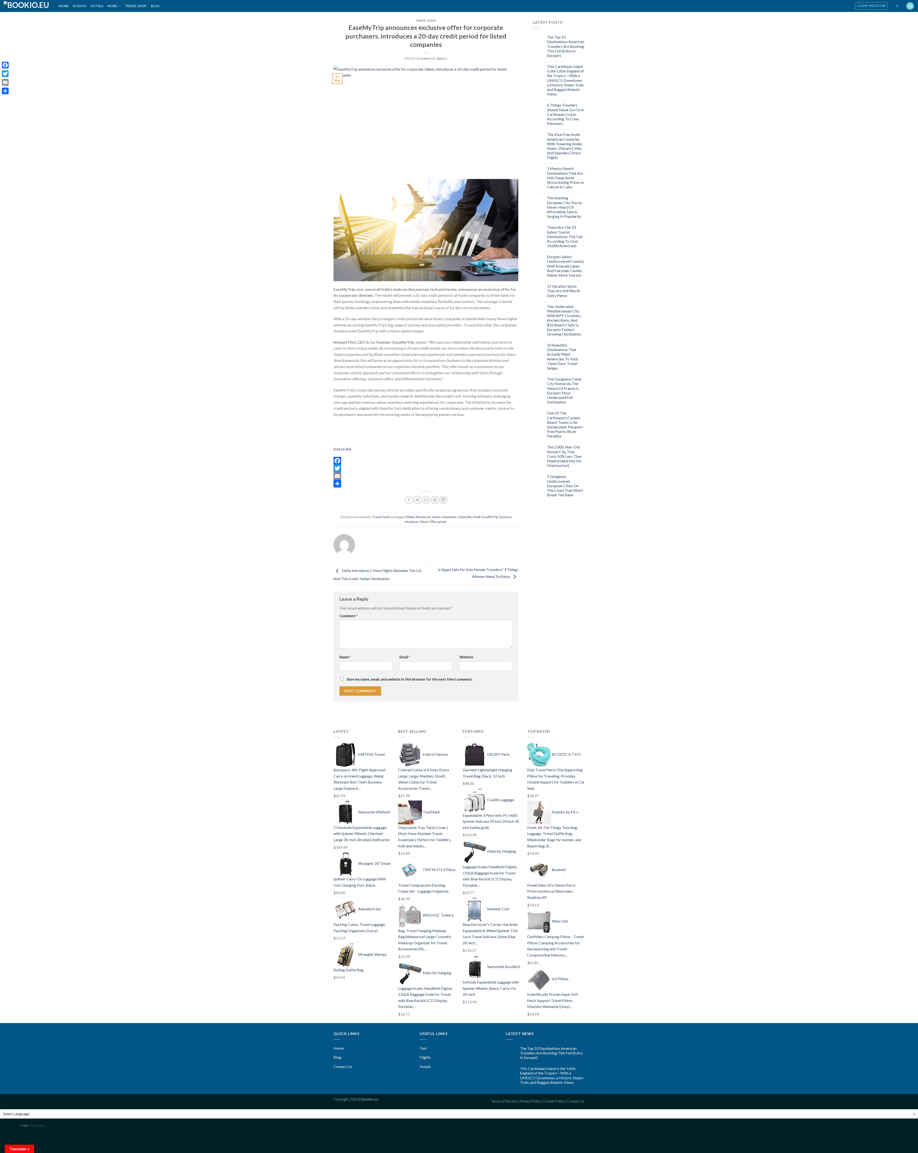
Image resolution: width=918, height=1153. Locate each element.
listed (424, 522)
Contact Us (342, 1066)
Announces (423, 517)
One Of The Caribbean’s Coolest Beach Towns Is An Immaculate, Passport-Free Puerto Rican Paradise (565, 424)
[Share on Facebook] (409, 500)
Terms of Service (504, 1101)
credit (477, 517)
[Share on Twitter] (417, 500)
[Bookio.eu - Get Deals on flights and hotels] (27, 6)
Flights (79, 6)
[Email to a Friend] (426, 500)
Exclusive (505, 517)
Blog (155, 6)
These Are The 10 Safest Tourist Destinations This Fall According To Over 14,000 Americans (564, 236)
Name (345, 657)
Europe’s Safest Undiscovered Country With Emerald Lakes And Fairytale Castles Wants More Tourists (565, 265)
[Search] (910, 6)
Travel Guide (425, 20)
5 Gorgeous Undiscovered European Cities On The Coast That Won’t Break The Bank (565, 485)
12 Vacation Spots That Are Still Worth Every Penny (563, 290)
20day (410, 517)
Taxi (423, 1048)
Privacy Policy (530, 1101)
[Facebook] (425, 461)
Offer (432, 522)
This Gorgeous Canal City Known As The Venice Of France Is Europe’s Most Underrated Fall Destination (564, 390)
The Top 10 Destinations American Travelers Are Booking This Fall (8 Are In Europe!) (565, 46)
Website (466, 657)
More (112, 6)
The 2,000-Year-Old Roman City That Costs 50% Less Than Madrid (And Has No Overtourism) (564, 456)
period (441, 522)
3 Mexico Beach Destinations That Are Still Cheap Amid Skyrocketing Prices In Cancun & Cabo (565, 177)
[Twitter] (425, 468)
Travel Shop (136, 6)
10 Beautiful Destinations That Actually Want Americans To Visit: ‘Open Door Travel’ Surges (563, 356)
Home (63, 6)
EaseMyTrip (490, 517)
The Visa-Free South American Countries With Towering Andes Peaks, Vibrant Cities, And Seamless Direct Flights (564, 146)
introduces (412, 522)
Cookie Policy (553, 1101)
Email (404, 657)
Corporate (464, 517)
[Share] (425, 483)
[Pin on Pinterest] (435, 500)
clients (436, 517)
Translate (37, 1125)
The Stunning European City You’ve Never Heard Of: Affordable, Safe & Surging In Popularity (564, 207)
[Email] (425, 476)
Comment (348, 616)
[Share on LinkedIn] (443, 500)
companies (449, 517)
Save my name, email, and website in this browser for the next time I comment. (410, 679)
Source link (342, 449)
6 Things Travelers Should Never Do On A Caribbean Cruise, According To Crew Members (565, 114)
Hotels (97, 6)
